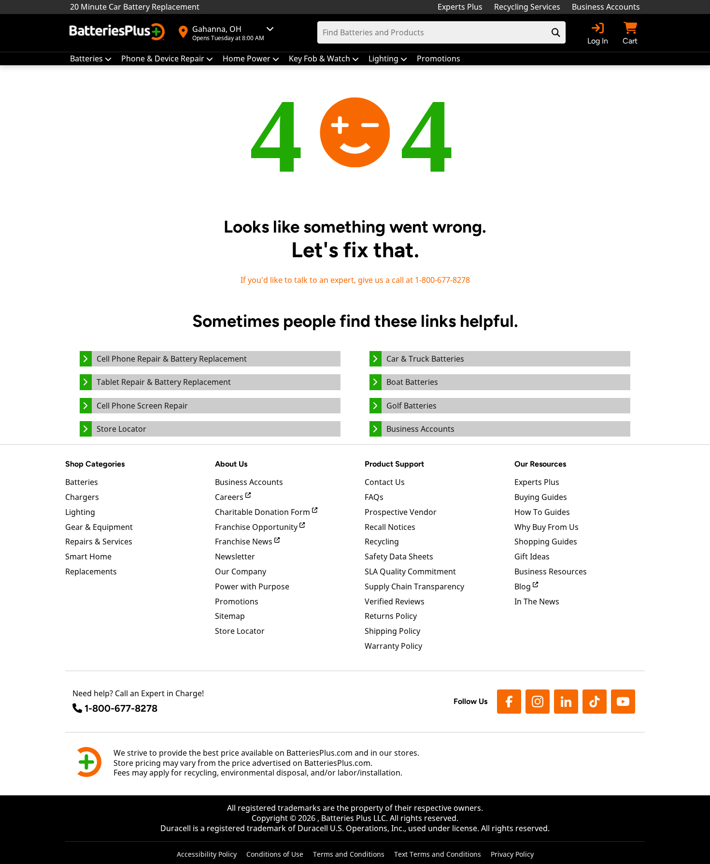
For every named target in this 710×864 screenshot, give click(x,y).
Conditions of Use (274, 854)
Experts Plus (460, 6)
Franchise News (244, 541)
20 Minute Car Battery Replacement (134, 6)
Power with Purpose (252, 586)
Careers (230, 497)
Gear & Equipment (99, 527)
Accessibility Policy (207, 854)
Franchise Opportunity (257, 527)
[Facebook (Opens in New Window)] (509, 701)
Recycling (382, 541)
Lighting (80, 512)
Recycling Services (527, 6)
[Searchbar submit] (556, 32)
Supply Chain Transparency (414, 586)
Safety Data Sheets (399, 556)
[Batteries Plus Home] (118, 33)
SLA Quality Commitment (410, 571)
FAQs (374, 497)
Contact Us (385, 482)
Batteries (81, 482)
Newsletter (235, 556)
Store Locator (240, 631)
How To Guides (542, 512)
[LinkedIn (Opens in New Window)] (566, 701)
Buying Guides (540, 497)
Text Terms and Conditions (437, 854)
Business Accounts (606, 6)
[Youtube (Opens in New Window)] (623, 701)
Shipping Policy (392, 631)
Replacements (91, 571)
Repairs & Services (98, 541)
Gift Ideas (532, 556)
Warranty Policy (393, 646)
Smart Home (88, 556)
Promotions (236, 601)
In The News (536, 601)
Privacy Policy (512, 854)
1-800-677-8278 (121, 708)
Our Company (240, 571)
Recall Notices (390, 527)
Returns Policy (391, 616)
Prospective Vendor (401, 512)
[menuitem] (90, 59)
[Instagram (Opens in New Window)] (537, 701)
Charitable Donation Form (263, 512)
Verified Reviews (395, 601)
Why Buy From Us (546, 527)
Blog (523, 586)
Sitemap (230, 616)
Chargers (82, 497)
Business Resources (550, 571)
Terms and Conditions (348, 854)
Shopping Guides (545, 541)
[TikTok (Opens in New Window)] (594, 701)
